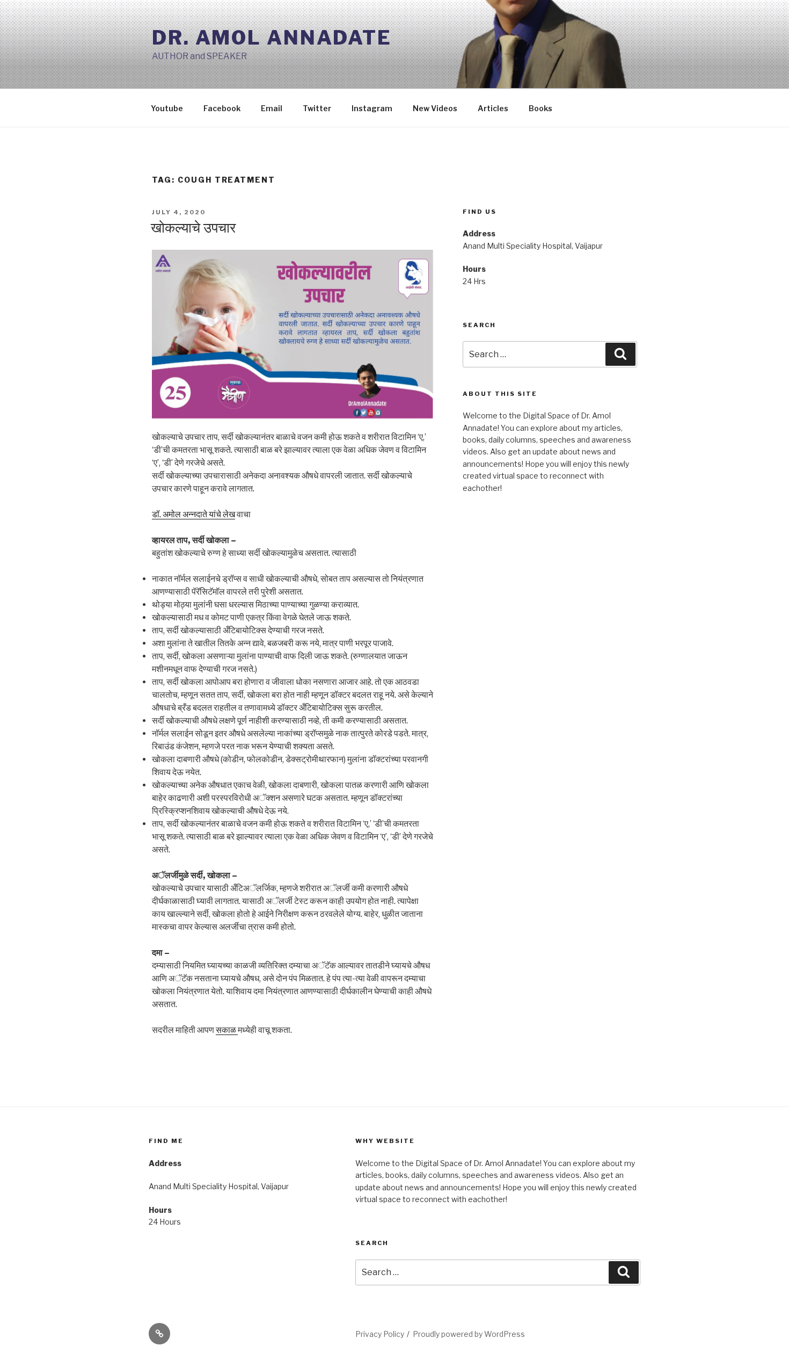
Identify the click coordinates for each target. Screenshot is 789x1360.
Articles (493, 108)
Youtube (167, 108)
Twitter (317, 108)
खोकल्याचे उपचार (193, 227)
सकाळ (227, 1030)
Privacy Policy (379, 1334)
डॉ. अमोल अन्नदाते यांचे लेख (193, 514)
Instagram (372, 108)
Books (540, 108)
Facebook (221, 108)
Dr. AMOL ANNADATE (272, 37)
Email (271, 108)
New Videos (435, 108)
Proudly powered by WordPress (469, 1334)
